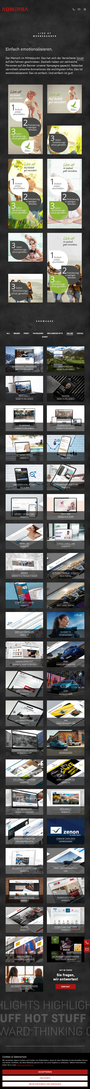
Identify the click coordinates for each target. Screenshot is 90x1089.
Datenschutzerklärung (25, 1065)
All (8, 333)
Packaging (38, 333)
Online (70, 333)
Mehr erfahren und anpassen (45, 1084)
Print (26, 333)
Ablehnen (45, 1078)
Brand (17, 333)
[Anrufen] (73, 9)
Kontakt (65, 986)
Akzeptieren (45, 1072)
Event (45, 337)
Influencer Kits (55, 333)
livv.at (80, 58)
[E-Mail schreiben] (79, 9)
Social (80, 333)
